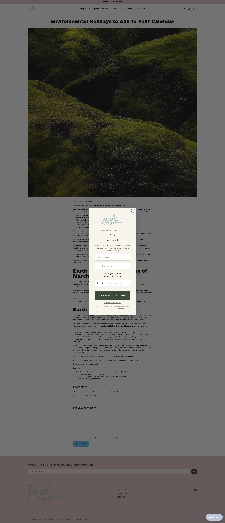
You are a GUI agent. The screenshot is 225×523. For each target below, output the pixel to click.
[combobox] (99, 283)
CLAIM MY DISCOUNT (112, 295)
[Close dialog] (133, 210)
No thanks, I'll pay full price (112, 302)
